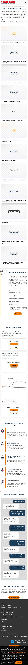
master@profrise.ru (22, 642)
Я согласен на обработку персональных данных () (18, 308)
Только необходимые (7, 662)
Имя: (9, 290)
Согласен (18, 662)
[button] (14, 597)
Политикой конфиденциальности (17, 652)
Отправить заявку (14, 597)
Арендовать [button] (14, 343)
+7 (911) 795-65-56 (21, 641)
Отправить (18, 313)
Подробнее (14, 347)
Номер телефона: (12, 295)
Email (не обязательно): (14, 301)
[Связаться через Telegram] (12, 641)
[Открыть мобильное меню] (25, 2)
